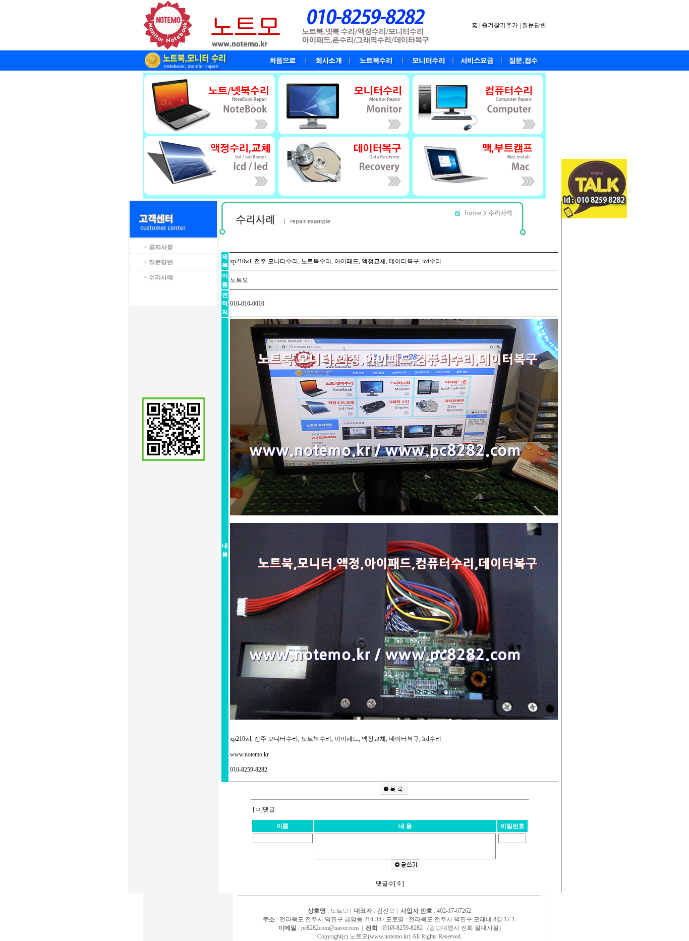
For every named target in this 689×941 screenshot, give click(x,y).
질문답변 (534, 25)
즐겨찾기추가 (500, 25)
